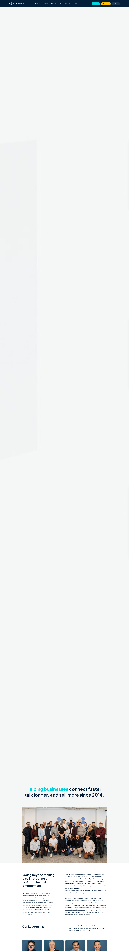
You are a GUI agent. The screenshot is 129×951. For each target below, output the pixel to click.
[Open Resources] (58, 4)
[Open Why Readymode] (70, 4)
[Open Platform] (41, 4)
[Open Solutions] (49, 4)
